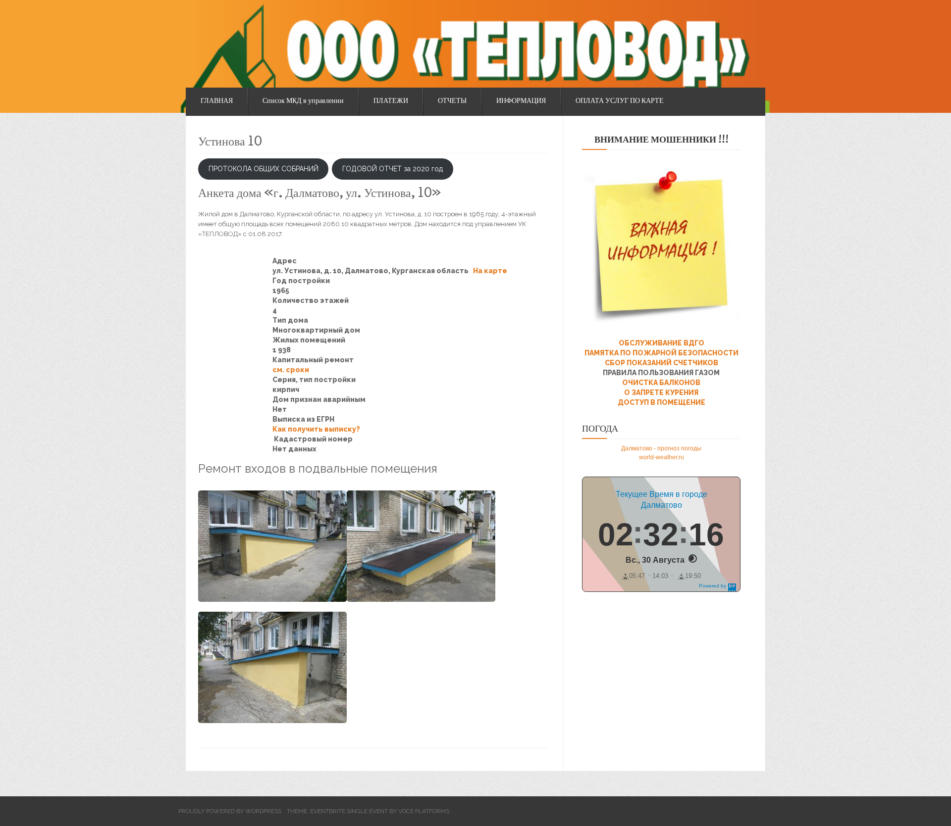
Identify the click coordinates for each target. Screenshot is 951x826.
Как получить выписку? (316, 429)
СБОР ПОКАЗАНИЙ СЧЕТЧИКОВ (661, 363)
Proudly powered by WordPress (229, 811)
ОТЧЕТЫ (452, 101)
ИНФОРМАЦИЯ (521, 101)
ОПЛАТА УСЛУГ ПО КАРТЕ (620, 101)
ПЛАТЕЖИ (390, 101)
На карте (490, 271)
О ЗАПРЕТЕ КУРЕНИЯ (661, 392)
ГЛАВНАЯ (217, 101)
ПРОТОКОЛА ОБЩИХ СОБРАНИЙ (263, 169)
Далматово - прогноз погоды (661, 448)
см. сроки (290, 370)
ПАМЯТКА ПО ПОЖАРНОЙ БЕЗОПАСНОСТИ (661, 353)
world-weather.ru (661, 457)
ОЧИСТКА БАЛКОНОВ (661, 383)
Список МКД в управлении (303, 101)
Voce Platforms (423, 811)
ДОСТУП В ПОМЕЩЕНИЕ (661, 402)
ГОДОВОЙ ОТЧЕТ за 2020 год (392, 169)
